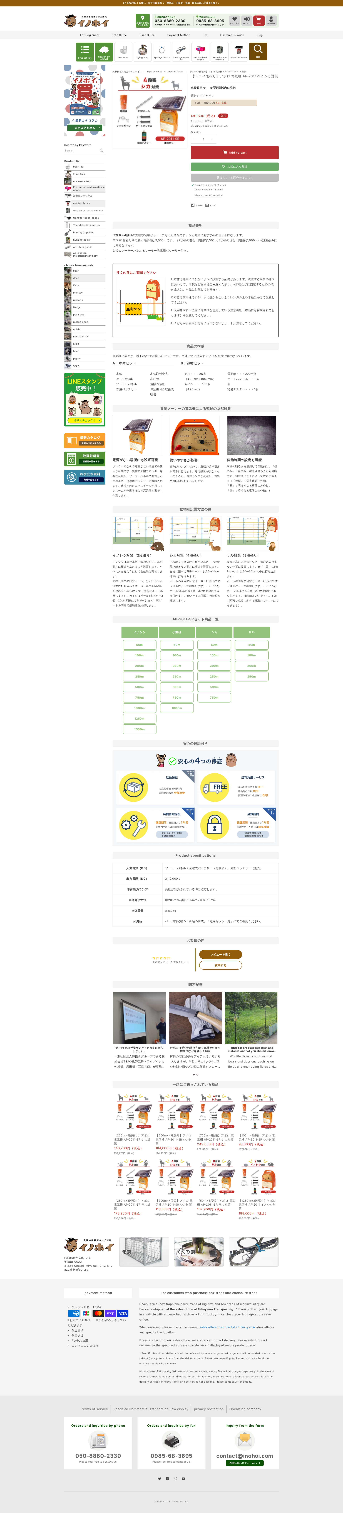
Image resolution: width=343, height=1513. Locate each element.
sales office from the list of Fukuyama (227, 1327)
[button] (193, 1075)
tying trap (142, 57)
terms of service (95, 1409)
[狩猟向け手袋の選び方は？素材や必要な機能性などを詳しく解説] (195, 1018)
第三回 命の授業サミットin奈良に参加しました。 (139, 1049)
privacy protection (209, 1409)
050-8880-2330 (98, 1456)
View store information (209, 195)
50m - (211, 102)
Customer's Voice (232, 35)
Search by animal (104, 57)
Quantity (196, 132)
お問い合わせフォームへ (243, 1462)
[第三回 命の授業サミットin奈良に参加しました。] (139, 1018)
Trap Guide (119, 35)
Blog (260, 35)
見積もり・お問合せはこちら (235, 177)
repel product (154, 71)
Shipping (196, 126)
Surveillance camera (220, 58)
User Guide (147, 35)
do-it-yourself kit (181, 58)
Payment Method (178, 35)
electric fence (239, 57)
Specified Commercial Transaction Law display (150, 1409)
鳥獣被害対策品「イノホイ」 (127, 71)
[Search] (101, 151)
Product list (84, 57)
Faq (205, 35)
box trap (123, 57)
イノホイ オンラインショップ (175, 1501)
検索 (258, 57)
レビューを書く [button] (220, 954)
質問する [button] (221, 965)
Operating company (245, 1409)
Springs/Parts (162, 57)
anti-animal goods (200, 58)
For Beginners (90, 35)
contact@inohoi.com (244, 1456)
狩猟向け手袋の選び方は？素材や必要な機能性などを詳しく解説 (195, 1049)
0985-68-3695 (171, 1456)
